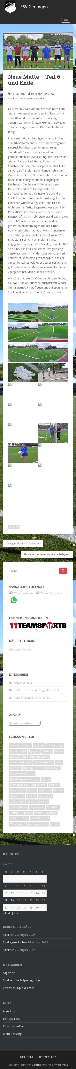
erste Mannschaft (39, 756)
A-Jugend (15, 745)
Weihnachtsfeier (19, 818)
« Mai (6, 913)
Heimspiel (29, 768)
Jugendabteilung (19, 784)
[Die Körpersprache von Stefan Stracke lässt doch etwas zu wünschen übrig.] (53, 413)
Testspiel (15, 813)
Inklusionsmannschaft (22, 773)
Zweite (54, 824)
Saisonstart (46, 796)
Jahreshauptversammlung (24, 779)
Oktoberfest (17, 796)
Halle (59, 762)
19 (12, 900)
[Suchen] (63, 571)
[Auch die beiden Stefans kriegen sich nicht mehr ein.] (53, 433)
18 (6, 900)
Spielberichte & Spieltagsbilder (26, 98)
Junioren (53, 784)
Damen (59, 751)
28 (24, 907)
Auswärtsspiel (18, 751)
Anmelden (9, 1011)
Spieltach (8, 935)
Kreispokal (45, 790)
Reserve (31, 796)
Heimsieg (15, 768)
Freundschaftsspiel (20, 762)
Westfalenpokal (40, 818)
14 (24, 893)
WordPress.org (12, 1034)
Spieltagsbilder (18, 807)
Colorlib (36, 1064)
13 (18, 893)
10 (43, 886)
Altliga (27, 745)
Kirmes (31, 790)
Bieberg (13, 527)
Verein (38, 813)
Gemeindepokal (43, 762)
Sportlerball (36, 807)
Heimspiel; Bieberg (49, 768)
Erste (23, 756)
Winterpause (17, 824)
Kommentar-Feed (14, 1026)
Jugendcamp (39, 784)
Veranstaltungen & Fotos (30, 697)
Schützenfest (17, 801)
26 (12, 907)
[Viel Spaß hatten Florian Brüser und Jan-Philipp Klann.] (23, 433)
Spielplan (43, 801)
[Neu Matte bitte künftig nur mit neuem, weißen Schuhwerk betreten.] (23, 372)
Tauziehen (52, 807)
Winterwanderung (38, 824)
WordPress (61, 1064)
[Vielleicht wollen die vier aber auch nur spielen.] (53, 392)
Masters (58, 790)
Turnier (28, 813)
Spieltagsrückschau (15, 942)
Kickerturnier (17, 790)
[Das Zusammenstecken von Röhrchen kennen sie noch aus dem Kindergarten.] (23, 413)
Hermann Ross (40, 94)
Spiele (31, 801)
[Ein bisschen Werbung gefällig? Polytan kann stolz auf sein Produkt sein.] (53, 332)
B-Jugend (34, 751)
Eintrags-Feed (11, 1018)
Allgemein (20, 682)
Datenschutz (47, 1057)
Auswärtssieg (55, 745)
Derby (13, 756)
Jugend (46, 779)
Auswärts (39, 745)
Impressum (26, 1057)
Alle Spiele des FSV (20, 649)
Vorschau (51, 813)
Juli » (15, 913)
